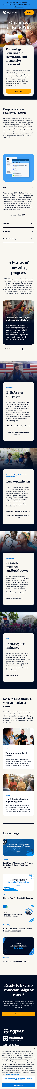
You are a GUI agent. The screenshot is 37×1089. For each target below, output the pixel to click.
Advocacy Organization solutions (18, 515)
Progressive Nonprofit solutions (16, 511)
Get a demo (18, 91)
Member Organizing (9, 239)
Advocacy (6, 231)
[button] (4, 348)
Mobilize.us (19, 7)
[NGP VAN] (10, 13)
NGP (4, 188)
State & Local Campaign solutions (18, 426)
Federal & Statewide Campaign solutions (18, 433)
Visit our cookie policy (12, 1074)
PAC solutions (11, 675)
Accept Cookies (18, 1085)
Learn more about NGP (17, 215)
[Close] (34, 4)
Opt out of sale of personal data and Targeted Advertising (18, 1078)
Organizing (6, 223)
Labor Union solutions (13, 598)
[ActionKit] (13, 1040)
